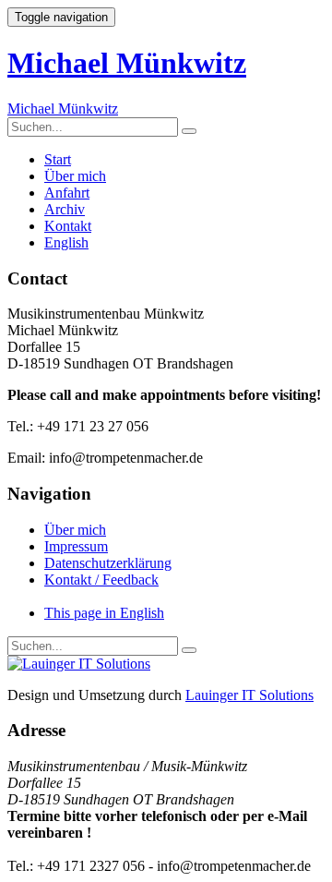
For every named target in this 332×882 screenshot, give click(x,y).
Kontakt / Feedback (101, 579)
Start (57, 159)
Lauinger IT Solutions (249, 695)
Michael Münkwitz (126, 62)
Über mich (75, 176)
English (66, 242)
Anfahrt (66, 192)
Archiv (64, 209)
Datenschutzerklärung (108, 563)
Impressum (76, 546)
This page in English (104, 613)
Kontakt (67, 226)
